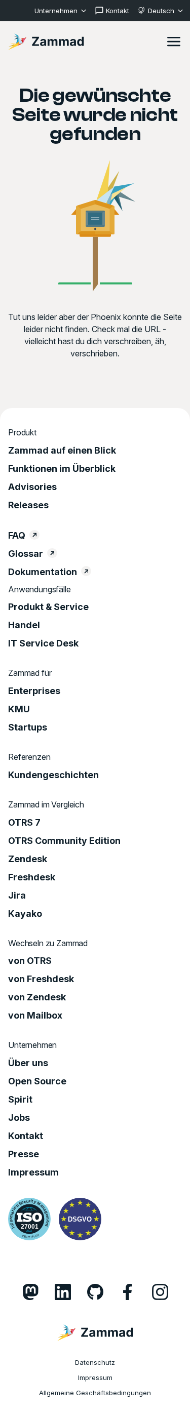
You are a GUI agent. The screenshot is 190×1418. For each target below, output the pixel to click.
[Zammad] (46, 41)
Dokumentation (42, 572)
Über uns (28, 1063)
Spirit (20, 1100)
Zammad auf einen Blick (62, 450)
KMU (19, 709)
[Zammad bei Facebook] (128, 1292)
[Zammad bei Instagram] (160, 1292)
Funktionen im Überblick (62, 469)
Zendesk (27, 859)
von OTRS (30, 961)
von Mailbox (35, 1015)
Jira (17, 895)
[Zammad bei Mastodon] (30, 1292)
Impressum (33, 1172)
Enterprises (34, 691)
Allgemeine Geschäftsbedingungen (95, 1393)
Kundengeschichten (53, 775)
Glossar (25, 554)
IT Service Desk (43, 643)
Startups (27, 727)
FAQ (16, 536)
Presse (23, 1154)
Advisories (32, 487)
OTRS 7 (24, 823)
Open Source (37, 1081)
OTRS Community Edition (64, 841)
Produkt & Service (48, 607)
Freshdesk (31, 877)
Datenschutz (95, 1362)
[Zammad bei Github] (95, 1292)
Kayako (25, 914)
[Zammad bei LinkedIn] (63, 1292)
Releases (28, 505)
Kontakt (25, 1136)
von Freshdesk (41, 979)
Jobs (19, 1118)
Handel (24, 625)
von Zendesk (37, 997)
